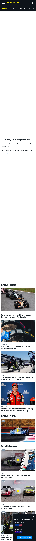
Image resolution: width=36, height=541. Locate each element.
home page (5, 153)
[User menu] (32, 3)
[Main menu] (3, 2)
